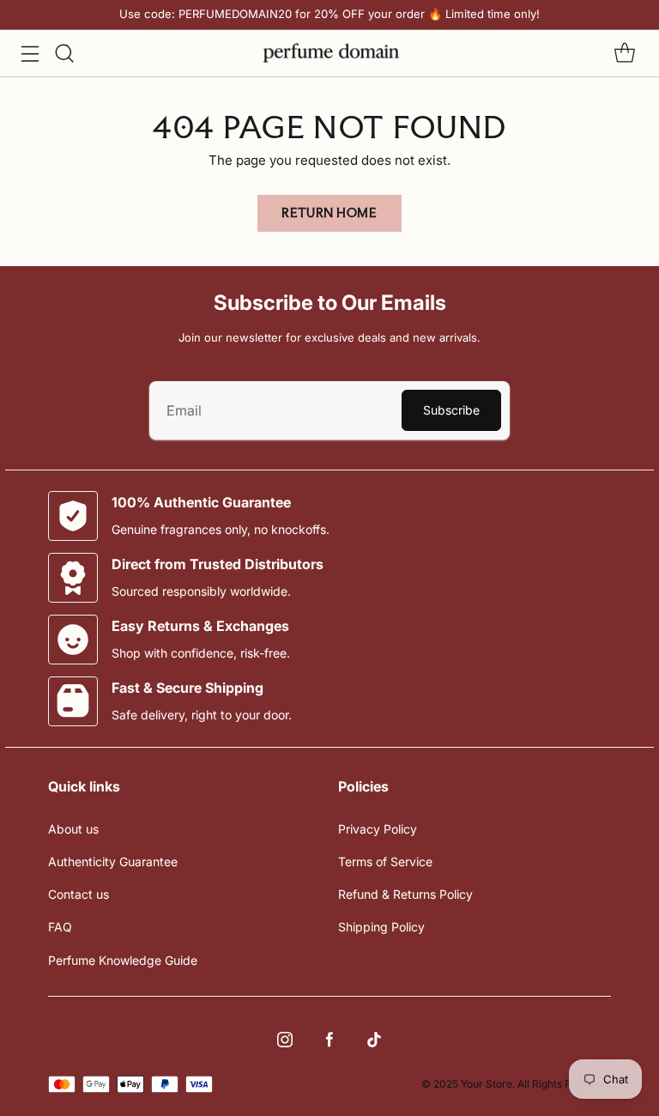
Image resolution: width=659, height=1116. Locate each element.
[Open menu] (29, 53)
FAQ (60, 926)
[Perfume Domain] (329, 53)
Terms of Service (385, 861)
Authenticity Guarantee (113, 861)
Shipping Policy (381, 926)
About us (73, 829)
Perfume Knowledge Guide (122, 960)
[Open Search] (64, 53)
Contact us (78, 894)
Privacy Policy (377, 829)
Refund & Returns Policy (405, 894)
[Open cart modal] (624, 53)
